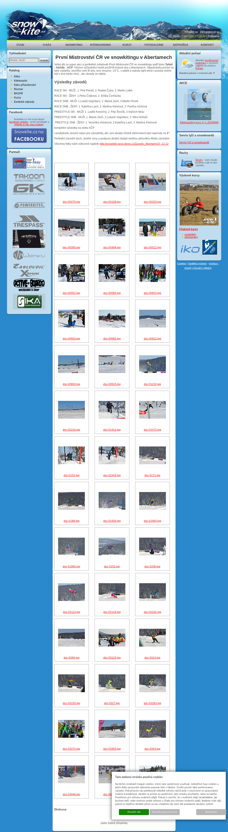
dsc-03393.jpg (112, 748)
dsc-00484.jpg (112, 247)
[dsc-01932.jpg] (112, 508)
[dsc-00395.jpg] (71, 235)
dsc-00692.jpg (112, 338)
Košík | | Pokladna (196, 36)
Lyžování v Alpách (202, 268)
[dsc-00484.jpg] (112, 235)
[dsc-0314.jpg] (152, 645)
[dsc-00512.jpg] (152, 235)
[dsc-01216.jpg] (71, 417)
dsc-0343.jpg (152, 748)
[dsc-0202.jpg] (112, 554)
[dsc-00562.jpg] (71, 281)
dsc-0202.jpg (112, 566)
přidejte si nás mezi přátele (28, 124)
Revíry (199, 160)
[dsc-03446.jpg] (71, 782)
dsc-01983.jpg (71, 566)
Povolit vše (134, 812)
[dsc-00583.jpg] (112, 281)
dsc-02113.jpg (71, 612)
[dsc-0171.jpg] (152, 463)
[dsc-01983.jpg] (71, 554)
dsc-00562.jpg (71, 293)
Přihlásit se (191, 32)
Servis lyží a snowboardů (194, 142)
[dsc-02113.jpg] (71, 600)
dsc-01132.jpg (152, 384)
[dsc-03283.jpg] (152, 691)
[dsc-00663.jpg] (71, 326)
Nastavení (211, 812)
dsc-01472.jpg (152, 429)
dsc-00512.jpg (152, 247)
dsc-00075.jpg (71, 201)
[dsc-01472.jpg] (152, 417)
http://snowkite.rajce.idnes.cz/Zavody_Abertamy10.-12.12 (134, 143)
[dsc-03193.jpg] (71, 691)
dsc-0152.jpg (71, 475)
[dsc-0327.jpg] (112, 691)
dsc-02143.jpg (112, 612)
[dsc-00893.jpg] (71, 372)
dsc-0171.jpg (152, 475)
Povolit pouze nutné (165, 812)
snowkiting (190, 234)
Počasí (199, 68)
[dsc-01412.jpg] (112, 417)
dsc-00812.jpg (152, 338)
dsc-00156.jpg (112, 201)
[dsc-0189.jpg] (71, 508)
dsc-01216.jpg (71, 429)
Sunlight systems (197, 263)
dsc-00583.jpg (112, 293)
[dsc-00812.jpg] (152, 326)
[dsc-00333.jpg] (152, 189)
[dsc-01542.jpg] (112, 463)
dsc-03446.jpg (71, 794)
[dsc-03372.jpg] (71, 736)
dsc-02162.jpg (152, 612)
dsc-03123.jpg (112, 657)
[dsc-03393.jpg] (112, 736)
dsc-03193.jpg (71, 703)
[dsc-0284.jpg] (71, 645)
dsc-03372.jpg (71, 748)
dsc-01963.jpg (152, 521)
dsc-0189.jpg (71, 521)
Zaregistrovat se (209, 32)
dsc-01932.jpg (112, 521)
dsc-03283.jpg (152, 703)
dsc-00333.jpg (152, 201)
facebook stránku (18, 122)
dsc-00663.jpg (71, 338)
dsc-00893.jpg (71, 384)
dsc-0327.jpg (112, 703)
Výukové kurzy (188, 229)
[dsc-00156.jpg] (112, 189)
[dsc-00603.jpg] (152, 281)
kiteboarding (191, 237)
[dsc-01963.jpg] (152, 508)
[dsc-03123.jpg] (112, 645)
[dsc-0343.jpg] (152, 736)
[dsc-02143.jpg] (112, 600)
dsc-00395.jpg (71, 247)
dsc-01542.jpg (112, 475)
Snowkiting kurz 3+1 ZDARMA (199, 117)
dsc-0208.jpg (152, 566)
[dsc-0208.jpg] (152, 554)
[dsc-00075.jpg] (71, 189)
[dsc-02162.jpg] (152, 600)
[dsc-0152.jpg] (71, 463)
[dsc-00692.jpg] (112, 326)
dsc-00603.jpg (152, 293)
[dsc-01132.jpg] (152, 372)
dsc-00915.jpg (112, 384)
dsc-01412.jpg (112, 429)
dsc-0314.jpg (152, 657)
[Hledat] (44, 60)
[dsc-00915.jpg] (112, 372)
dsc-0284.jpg (71, 657)
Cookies (181, 263)
